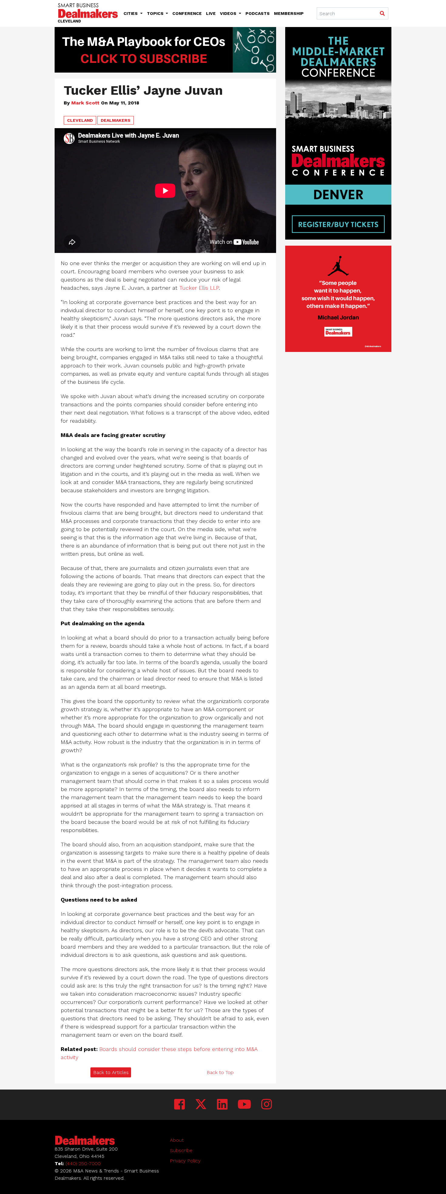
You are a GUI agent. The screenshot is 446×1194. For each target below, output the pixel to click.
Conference (187, 13)
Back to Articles (111, 1072)
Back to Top (220, 1072)
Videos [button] (229, 13)
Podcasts (257, 13)
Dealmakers (115, 120)
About (177, 1140)
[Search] (382, 14)
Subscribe (181, 1150)
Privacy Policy (185, 1161)
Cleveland (80, 120)
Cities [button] (131, 13)
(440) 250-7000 (83, 1163)
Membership (289, 13)
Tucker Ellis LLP (199, 288)
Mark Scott (85, 103)
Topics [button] (156, 13)
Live (211, 13)
